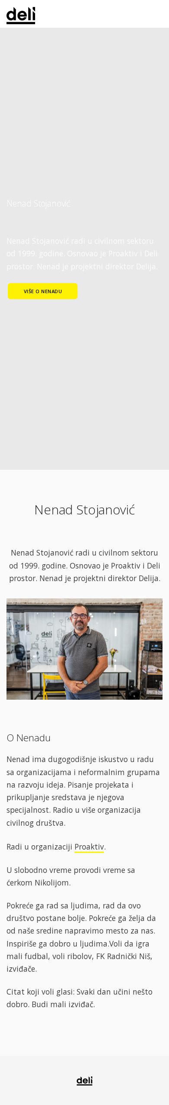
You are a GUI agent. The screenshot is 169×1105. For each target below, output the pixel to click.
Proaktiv (89, 846)
